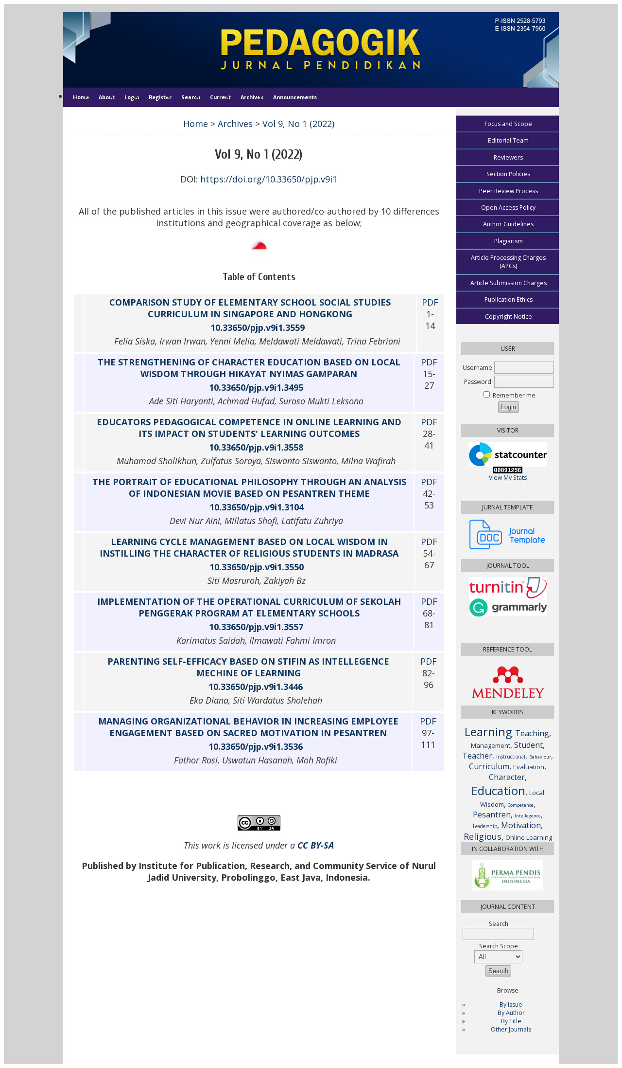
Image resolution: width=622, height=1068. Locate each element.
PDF (430, 302)
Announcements (295, 97)
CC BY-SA (315, 845)
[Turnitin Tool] (508, 596)
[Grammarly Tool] (508, 614)
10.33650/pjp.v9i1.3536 (255, 746)
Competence (521, 805)
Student (528, 745)
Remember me (514, 395)
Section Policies (508, 174)
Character (507, 777)
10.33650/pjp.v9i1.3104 (256, 507)
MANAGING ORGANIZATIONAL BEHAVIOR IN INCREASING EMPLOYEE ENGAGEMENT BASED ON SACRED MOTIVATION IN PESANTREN (248, 727)
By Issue (511, 1004)
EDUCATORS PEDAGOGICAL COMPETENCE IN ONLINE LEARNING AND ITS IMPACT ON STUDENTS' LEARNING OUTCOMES (249, 427)
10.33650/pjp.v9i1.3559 (257, 327)
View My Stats (508, 477)
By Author (511, 1013)
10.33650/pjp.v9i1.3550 (256, 567)
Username (477, 367)
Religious (482, 836)
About (107, 97)
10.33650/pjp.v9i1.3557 (256, 627)
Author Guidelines (508, 224)
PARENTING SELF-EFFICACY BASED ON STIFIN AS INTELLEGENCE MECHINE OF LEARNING (248, 667)
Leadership (485, 826)
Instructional (510, 756)
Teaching (532, 733)
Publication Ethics (508, 299)
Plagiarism (508, 241)
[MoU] (507, 888)
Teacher (477, 755)
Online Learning (528, 837)
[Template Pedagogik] (508, 547)
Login (131, 97)
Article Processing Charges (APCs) (508, 261)
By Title (511, 1021)
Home (81, 97)
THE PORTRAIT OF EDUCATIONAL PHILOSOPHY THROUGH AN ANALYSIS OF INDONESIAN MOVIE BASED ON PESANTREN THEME (249, 487)
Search (190, 97)
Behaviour (540, 757)
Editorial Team (508, 140)
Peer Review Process (508, 191)
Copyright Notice (508, 316)
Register (160, 97)
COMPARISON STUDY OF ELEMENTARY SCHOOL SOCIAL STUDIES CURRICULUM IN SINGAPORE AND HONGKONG (250, 308)
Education (498, 790)
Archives (252, 97)
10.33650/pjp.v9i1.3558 (256, 447)
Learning (488, 732)
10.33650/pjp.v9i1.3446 (255, 686)
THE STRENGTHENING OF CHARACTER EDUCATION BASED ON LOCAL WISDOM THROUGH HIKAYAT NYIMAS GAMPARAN (249, 368)
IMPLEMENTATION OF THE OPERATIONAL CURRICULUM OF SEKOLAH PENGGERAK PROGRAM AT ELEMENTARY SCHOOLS (249, 607)
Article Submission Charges (508, 283)
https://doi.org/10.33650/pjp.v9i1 (268, 179)
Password (477, 382)
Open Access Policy (508, 207)
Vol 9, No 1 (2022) (298, 123)
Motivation (521, 825)
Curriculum (489, 766)
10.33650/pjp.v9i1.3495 (256, 387)
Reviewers (508, 157)
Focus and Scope (508, 124)
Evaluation (528, 766)
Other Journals (511, 1029)
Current (220, 97)
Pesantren (492, 814)
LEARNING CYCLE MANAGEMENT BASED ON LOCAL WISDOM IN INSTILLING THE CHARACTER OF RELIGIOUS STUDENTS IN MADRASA (249, 547)
